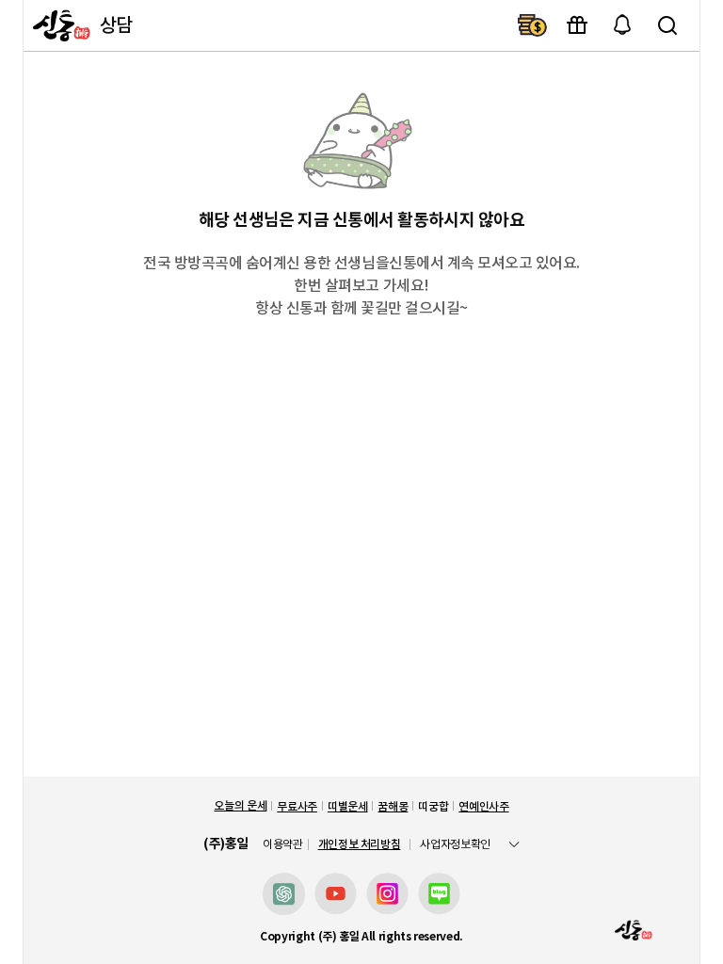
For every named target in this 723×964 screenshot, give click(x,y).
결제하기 (531, 25)
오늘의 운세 (240, 805)
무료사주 (297, 806)
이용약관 (283, 844)
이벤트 (577, 25)
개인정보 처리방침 (359, 844)
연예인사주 (483, 806)
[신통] (59, 25)
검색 (667, 25)
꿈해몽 (393, 806)
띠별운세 (348, 806)
